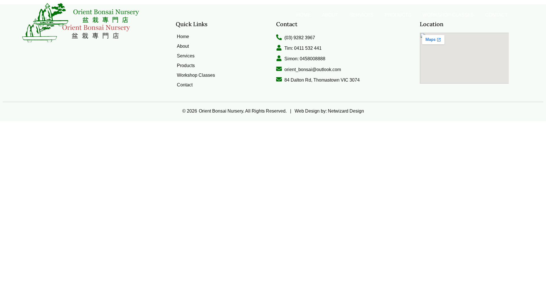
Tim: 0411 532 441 (303, 48)
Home (303, 15)
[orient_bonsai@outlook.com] (279, 69)
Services (361, 15)
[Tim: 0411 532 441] (279, 48)
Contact (496, 15)
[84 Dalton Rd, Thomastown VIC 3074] (279, 79)
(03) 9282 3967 (299, 37)
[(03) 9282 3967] (279, 37)
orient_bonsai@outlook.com (312, 69)
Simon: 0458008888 (304, 58)
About (330, 15)
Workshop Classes (448, 15)
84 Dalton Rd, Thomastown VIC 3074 (322, 80)
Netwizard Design (345, 111)
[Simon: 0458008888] (279, 58)
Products (398, 15)
